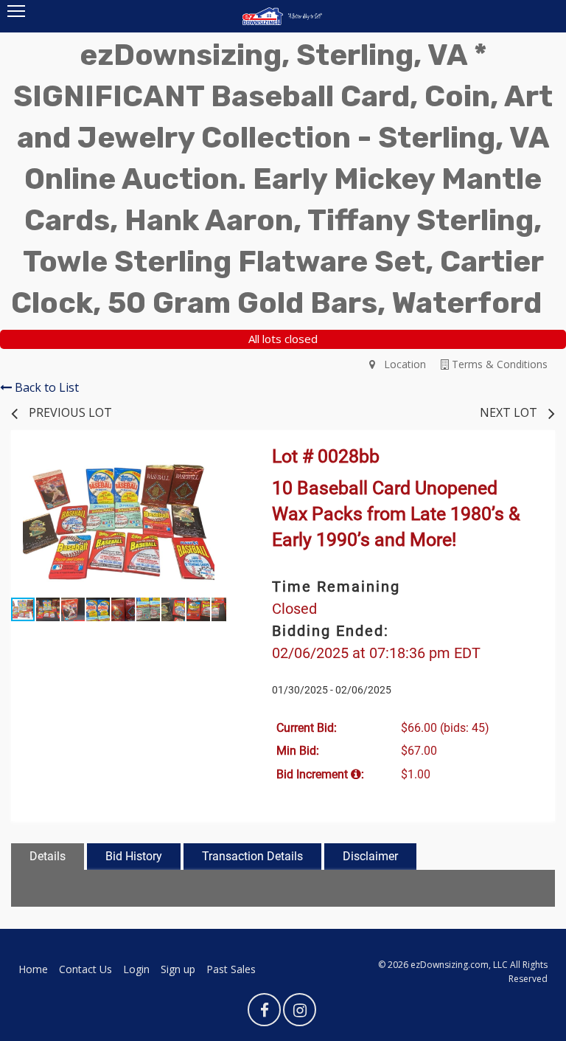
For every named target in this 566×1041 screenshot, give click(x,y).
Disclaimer (370, 856)
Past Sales (231, 969)
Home (33, 969)
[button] (213, 465)
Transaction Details (252, 856)
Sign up (178, 969)
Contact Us (85, 969)
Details (47, 856)
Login (136, 969)
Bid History (133, 856)
